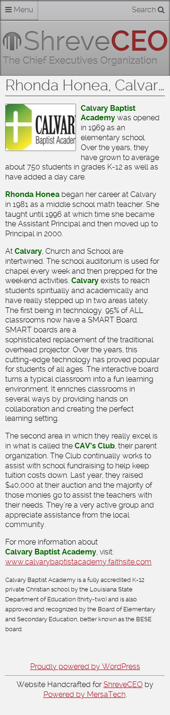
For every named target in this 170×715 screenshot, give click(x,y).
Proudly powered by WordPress (85, 666)
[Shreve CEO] (85, 48)
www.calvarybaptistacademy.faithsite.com (78, 561)
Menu (22, 9)
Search (145, 9)
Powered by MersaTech (84, 694)
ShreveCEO (123, 684)
